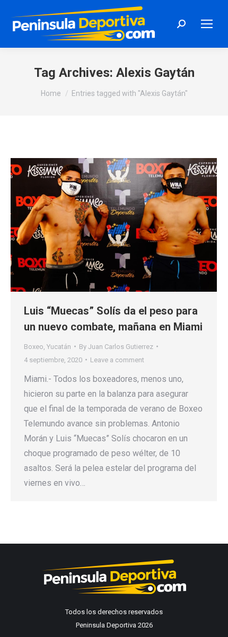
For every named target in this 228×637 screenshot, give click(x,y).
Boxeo (33, 347)
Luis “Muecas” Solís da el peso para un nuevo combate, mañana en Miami (113, 318)
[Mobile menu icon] (206, 23)
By (116, 347)
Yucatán (59, 347)
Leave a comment (117, 360)
